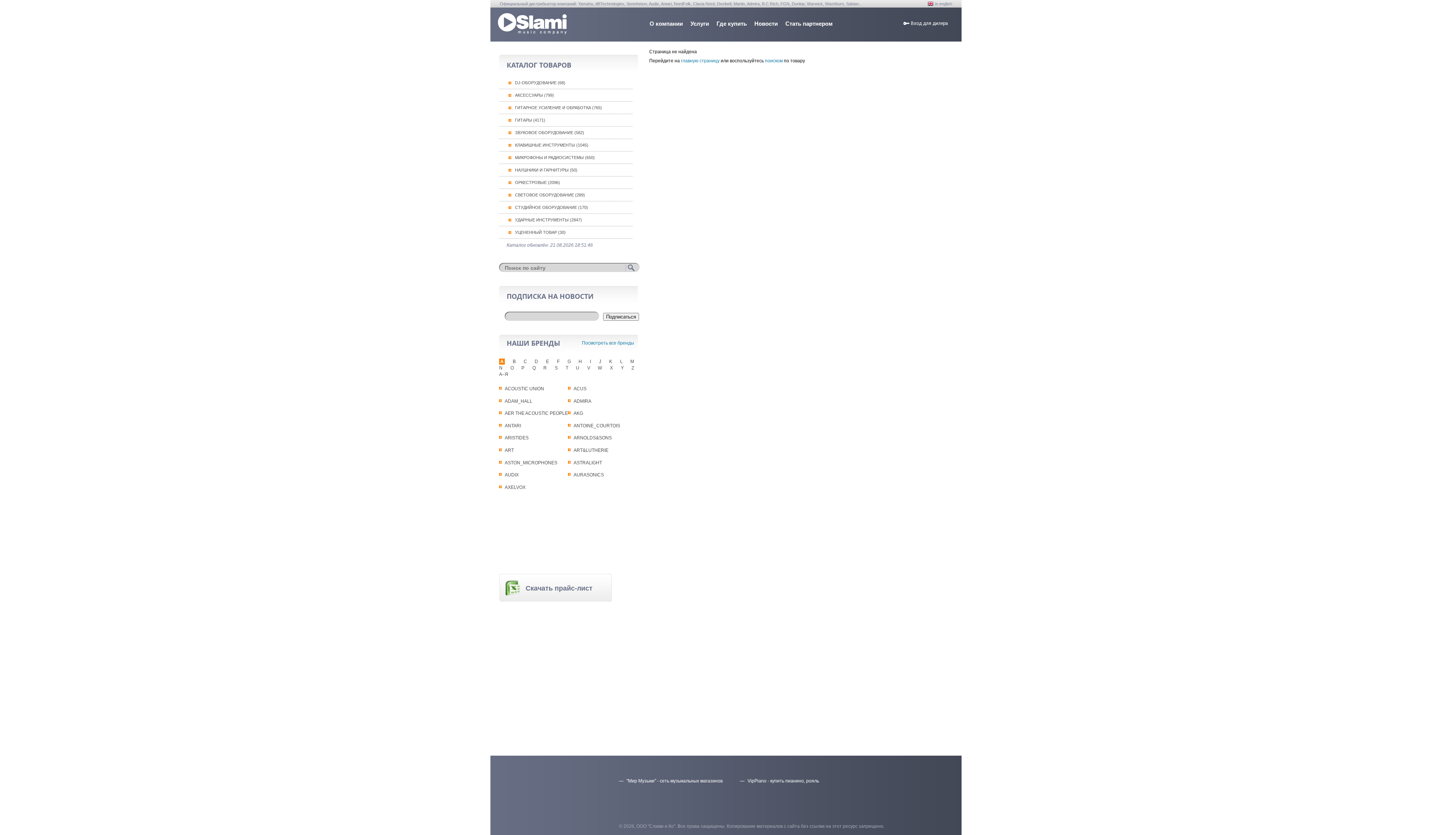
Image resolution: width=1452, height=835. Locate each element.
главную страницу (700, 60)
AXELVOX (515, 487)
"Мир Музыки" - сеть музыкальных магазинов (675, 781)
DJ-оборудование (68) (540, 82)
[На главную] (532, 32)
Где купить (732, 23)
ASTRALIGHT (588, 462)
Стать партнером (809, 23)
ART (509, 450)
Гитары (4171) (530, 120)
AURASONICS (589, 475)
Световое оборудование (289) (550, 195)
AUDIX (512, 475)
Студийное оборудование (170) (551, 207)
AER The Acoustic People (536, 413)
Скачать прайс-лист (559, 588)
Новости (766, 23)
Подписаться (621, 317)
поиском (774, 60)
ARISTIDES (517, 438)
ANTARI (513, 425)
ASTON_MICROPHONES (531, 462)
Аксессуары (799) (534, 95)
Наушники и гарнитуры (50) (546, 170)
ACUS (580, 388)
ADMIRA (582, 401)
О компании (666, 23)
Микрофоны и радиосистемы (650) (555, 157)
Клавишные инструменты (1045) (551, 145)
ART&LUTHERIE (591, 450)
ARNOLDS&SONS (593, 438)
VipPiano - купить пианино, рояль (783, 781)
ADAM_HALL (518, 401)
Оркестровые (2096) (537, 182)
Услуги (699, 23)
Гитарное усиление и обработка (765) (558, 107)
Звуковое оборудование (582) (549, 132)
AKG (578, 413)
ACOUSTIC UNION (524, 388)
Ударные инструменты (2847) (548, 220)
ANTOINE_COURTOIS (597, 425)
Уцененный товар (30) (540, 232)
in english (943, 4)
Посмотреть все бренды (608, 343)
